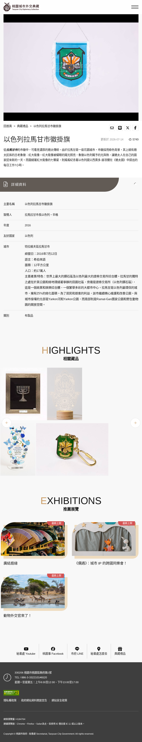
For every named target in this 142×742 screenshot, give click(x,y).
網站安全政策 (59, 700)
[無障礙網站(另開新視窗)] (11, 693)
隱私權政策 (10, 700)
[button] (71, 185)
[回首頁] (21, 7)
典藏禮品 (22, 126)
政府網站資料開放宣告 (34, 700)
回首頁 (8, 126)
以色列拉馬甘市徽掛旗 (47, 126)
